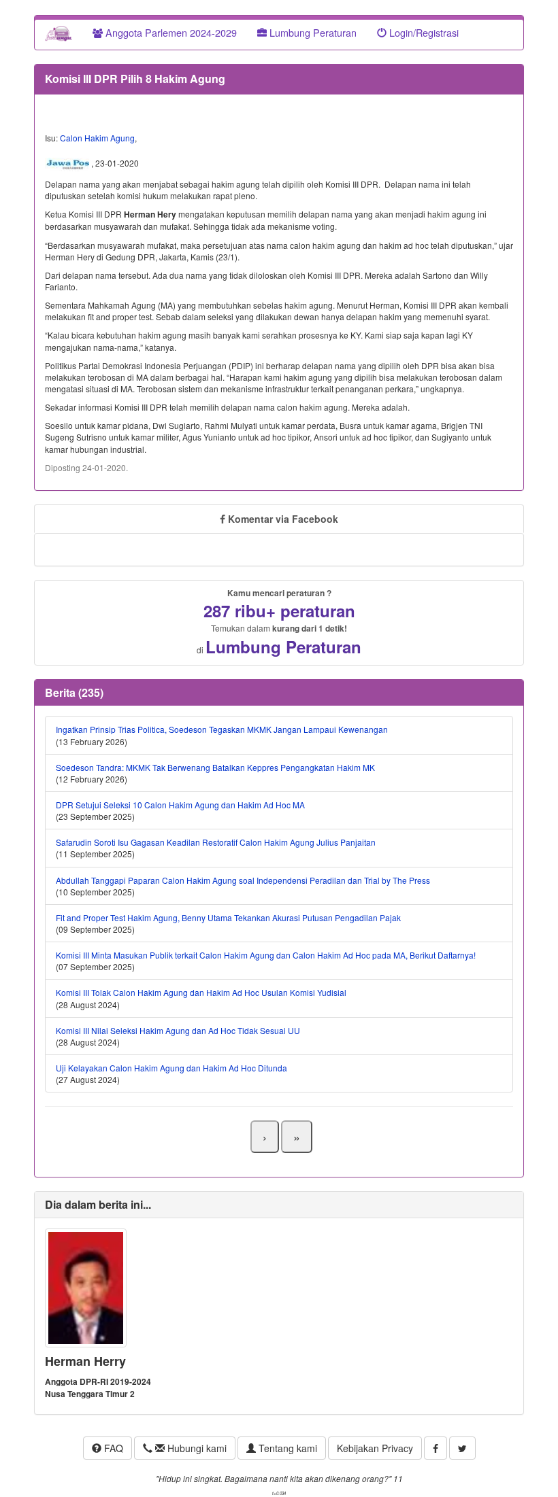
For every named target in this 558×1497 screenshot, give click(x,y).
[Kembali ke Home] (58, 33)
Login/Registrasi (423, 32)
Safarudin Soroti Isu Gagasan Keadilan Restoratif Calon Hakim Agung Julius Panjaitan (216, 842)
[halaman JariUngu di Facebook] (435, 1448)
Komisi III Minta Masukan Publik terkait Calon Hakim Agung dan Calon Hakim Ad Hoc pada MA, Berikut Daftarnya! (266, 955)
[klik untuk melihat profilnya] (86, 1286)
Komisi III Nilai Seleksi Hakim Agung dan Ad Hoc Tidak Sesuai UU (178, 1030)
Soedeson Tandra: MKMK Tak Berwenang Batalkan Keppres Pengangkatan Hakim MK (215, 767)
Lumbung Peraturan (312, 32)
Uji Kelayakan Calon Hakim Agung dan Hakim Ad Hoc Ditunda (171, 1067)
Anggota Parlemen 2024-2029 (170, 32)
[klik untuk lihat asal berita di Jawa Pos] (68, 163)
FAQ (112, 1448)
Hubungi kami (196, 1448)
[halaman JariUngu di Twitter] (462, 1448)
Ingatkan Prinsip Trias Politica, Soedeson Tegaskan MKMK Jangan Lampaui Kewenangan (222, 729)
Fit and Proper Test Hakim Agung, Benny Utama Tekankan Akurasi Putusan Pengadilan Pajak (228, 917)
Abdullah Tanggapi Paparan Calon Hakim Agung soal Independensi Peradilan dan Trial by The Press (243, 880)
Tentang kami (286, 1448)
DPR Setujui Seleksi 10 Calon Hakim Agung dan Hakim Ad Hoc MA (180, 804)
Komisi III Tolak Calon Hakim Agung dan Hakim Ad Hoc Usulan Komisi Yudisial (201, 992)
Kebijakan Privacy (375, 1448)
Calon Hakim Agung (97, 137)
